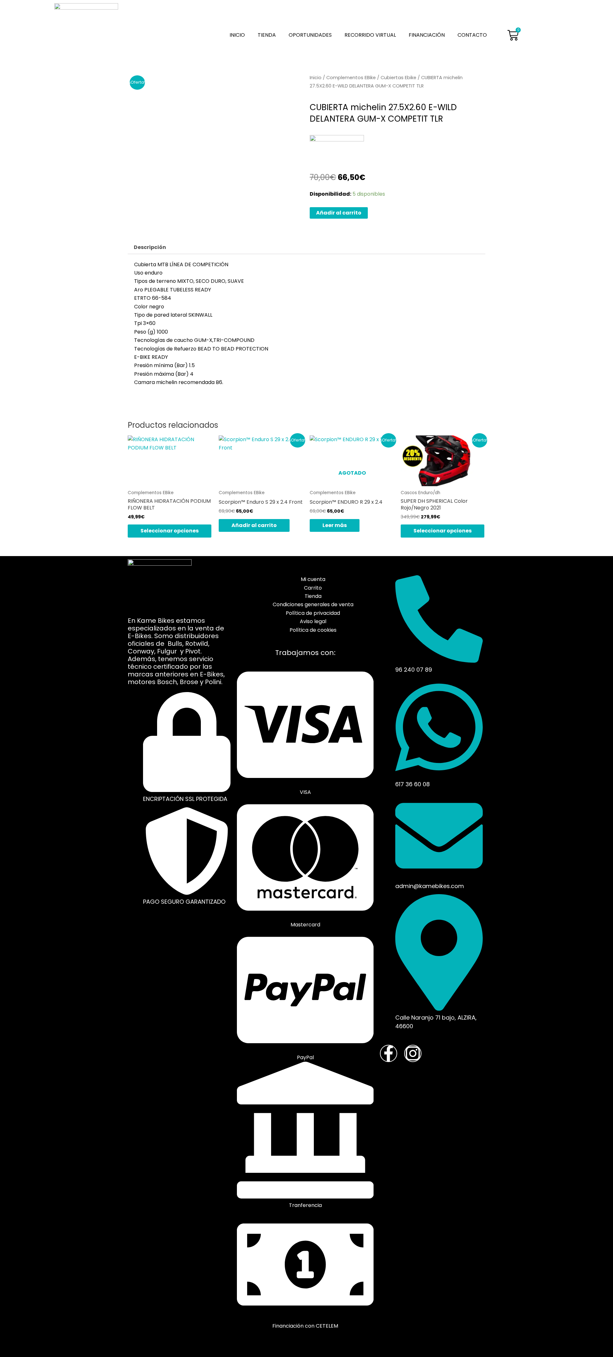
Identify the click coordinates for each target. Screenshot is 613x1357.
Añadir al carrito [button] (254, 525)
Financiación (427, 35)
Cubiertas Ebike (398, 77)
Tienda (267, 35)
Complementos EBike (351, 77)
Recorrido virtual (370, 35)
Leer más (334, 525)
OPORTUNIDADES (310, 35)
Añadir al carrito (338, 212)
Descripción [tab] (150, 247)
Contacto (472, 35)
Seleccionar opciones (169, 530)
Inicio (237, 35)
